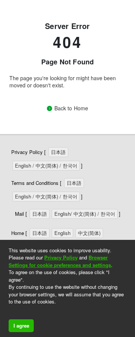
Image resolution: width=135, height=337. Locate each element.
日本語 (58, 152)
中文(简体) (89, 232)
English (62, 232)
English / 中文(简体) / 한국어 (46, 165)
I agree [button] (21, 325)
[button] (9, 312)
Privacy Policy (61, 257)
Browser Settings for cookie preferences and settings (60, 261)
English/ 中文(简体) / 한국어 (84, 213)
